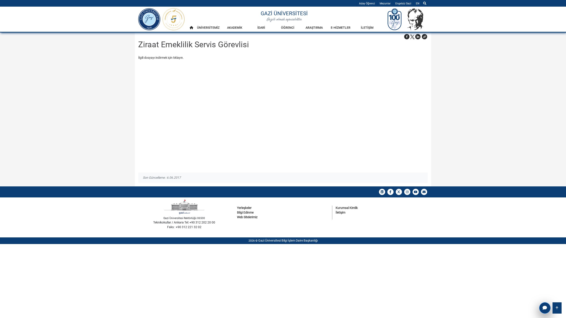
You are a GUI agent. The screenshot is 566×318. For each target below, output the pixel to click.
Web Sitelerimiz (247, 217)
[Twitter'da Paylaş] (412, 36)
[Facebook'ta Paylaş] (406, 36)
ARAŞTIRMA (314, 27)
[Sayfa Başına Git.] (557, 308)
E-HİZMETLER (340, 27)
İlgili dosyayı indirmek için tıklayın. (161, 57)
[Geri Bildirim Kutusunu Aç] (545, 308)
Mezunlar (385, 3)
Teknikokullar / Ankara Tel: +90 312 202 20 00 (184, 222)
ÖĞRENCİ (287, 27)
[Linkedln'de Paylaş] (418, 36)
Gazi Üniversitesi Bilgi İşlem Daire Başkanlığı (288, 240)
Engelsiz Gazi (403, 3)
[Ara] (425, 3)
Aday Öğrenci (367, 3)
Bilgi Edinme (245, 212)
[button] (424, 36)
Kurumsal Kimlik (347, 208)
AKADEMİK (234, 27)
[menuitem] (191, 29)
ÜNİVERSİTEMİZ (208, 27)
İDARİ (261, 27)
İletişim (340, 212)
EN (419, 3)
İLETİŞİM (367, 27)
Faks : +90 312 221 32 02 (184, 227)
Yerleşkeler (244, 208)
